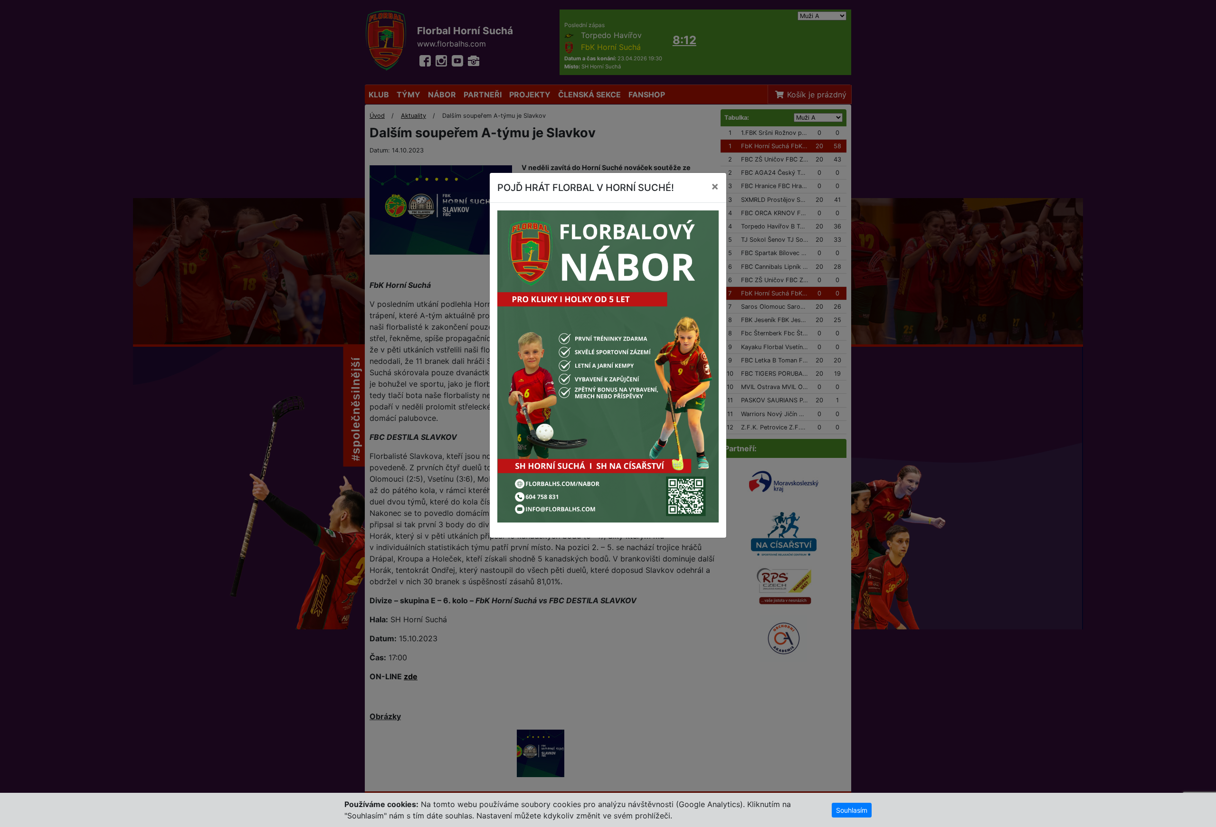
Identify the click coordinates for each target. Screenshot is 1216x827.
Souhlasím (851, 810)
